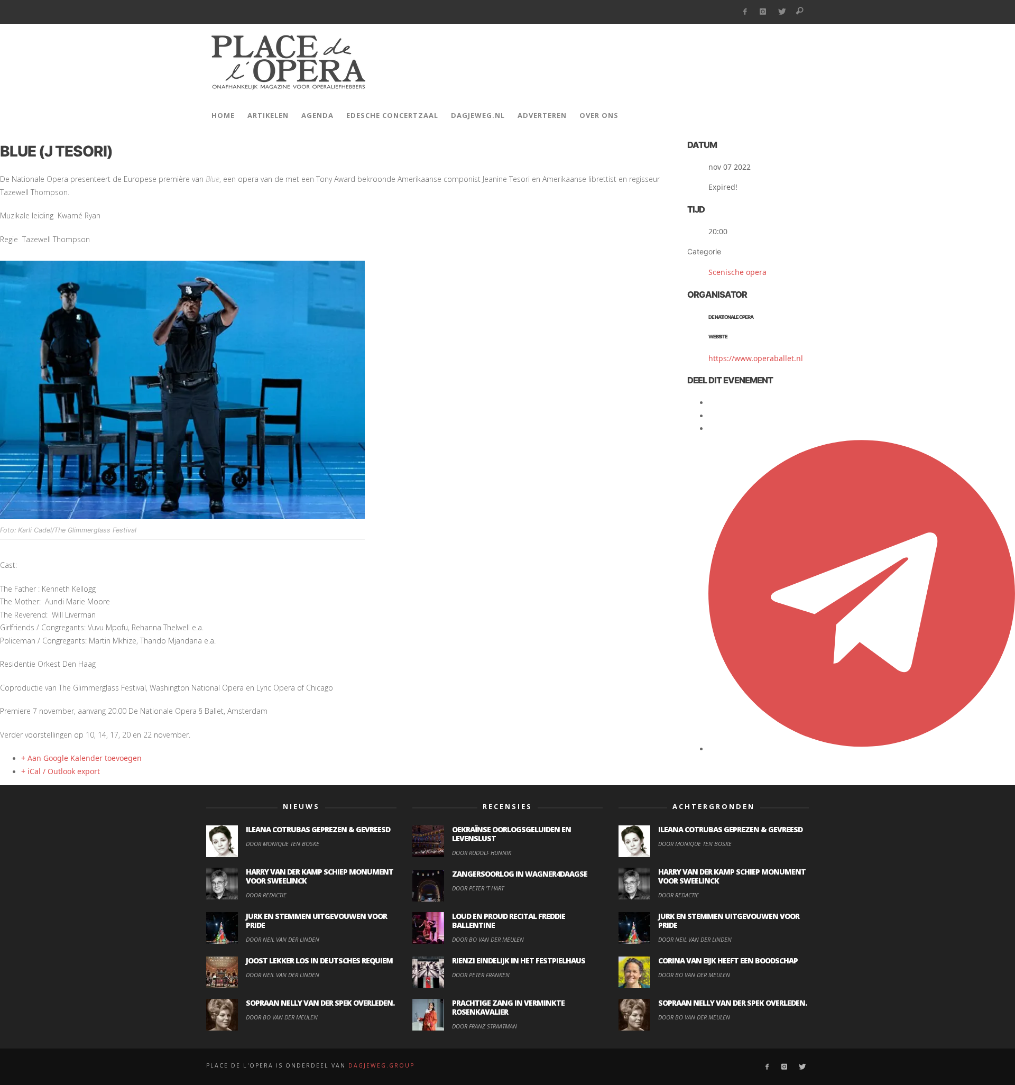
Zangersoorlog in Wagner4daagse (519, 874)
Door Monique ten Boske (282, 844)
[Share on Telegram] (861, 748)
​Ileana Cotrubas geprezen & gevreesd (318, 829)
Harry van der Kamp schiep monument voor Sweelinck (319, 876)
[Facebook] (744, 12)
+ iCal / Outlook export (60, 771)
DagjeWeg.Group (381, 1065)
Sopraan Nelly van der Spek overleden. (320, 1003)
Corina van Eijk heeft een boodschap (728, 960)
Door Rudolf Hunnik (481, 853)
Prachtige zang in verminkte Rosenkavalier (508, 1007)
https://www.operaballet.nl (755, 358)
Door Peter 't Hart (478, 888)
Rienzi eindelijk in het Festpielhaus (518, 960)
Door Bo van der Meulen (282, 1017)
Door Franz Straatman (484, 1026)
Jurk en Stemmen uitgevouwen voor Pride (316, 920)
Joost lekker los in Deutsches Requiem (319, 960)
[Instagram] (763, 12)
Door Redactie (266, 895)
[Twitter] (781, 12)
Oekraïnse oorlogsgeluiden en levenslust (511, 833)
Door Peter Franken (481, 975)
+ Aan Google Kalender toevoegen (81, 758)
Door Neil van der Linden (282, 939)
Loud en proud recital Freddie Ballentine (508, 920)
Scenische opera (737, 272)
